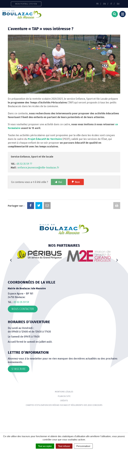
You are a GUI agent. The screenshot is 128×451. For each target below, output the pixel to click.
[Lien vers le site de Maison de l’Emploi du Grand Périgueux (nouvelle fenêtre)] (88, 256)
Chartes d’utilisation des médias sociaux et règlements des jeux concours (64, 405)
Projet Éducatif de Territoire (45, 139)
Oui (60, 182)
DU (118, 3)
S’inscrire (19, 369)
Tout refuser (64, 446)
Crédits (64, 400)
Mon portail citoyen (26, 4)
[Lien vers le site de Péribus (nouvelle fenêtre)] (39, 254)
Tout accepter (45, 446)
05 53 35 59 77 (24, 163)
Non (77, 182)
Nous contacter (23, 309)
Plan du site (64, 396)
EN (104, 3)
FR (97, 3)
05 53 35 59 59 (21, 302)
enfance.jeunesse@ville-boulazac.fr (38, 167)
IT (111, 3)
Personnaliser (83, 446)
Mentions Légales (64, 391)
